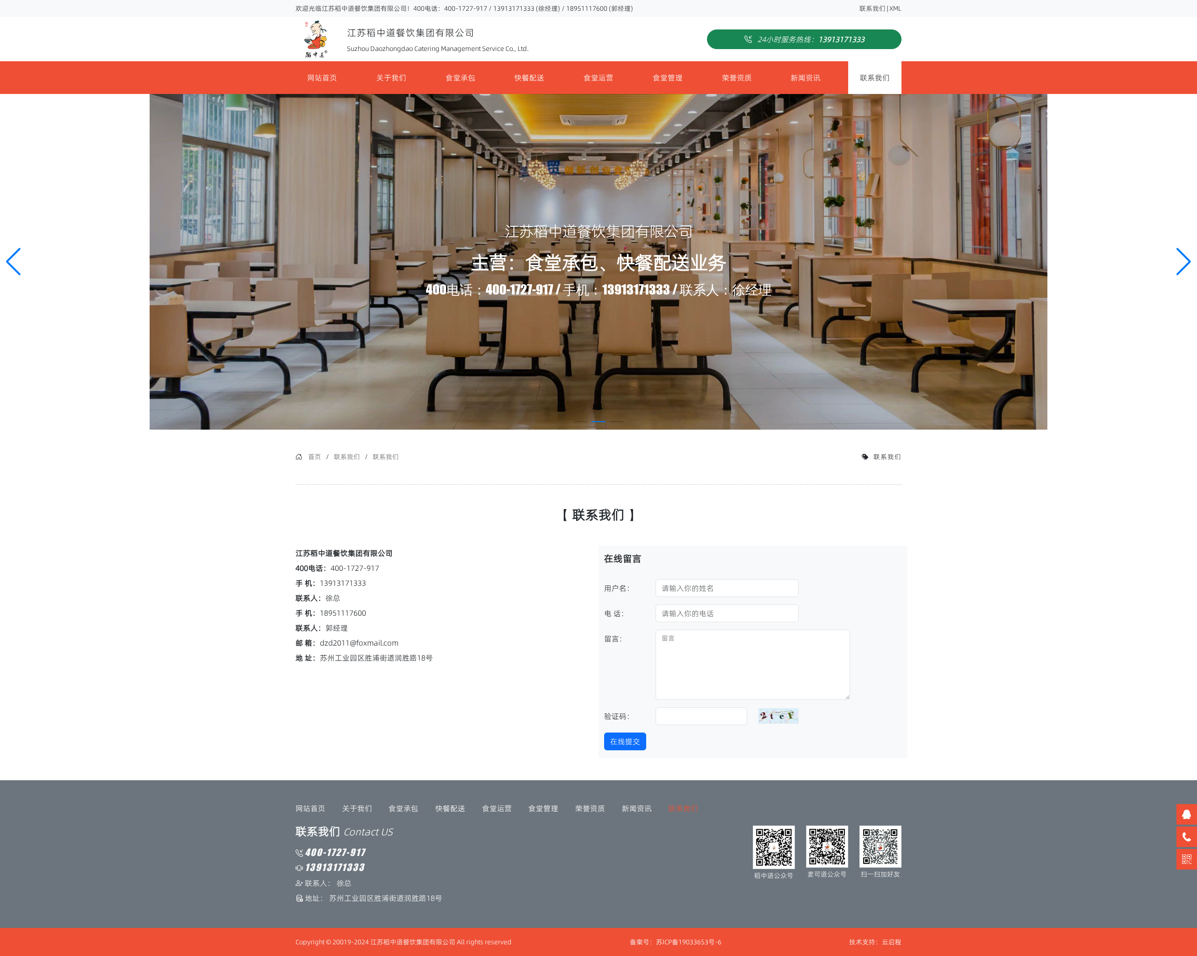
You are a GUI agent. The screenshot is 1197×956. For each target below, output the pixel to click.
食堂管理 (668, 77)
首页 (314, 456)
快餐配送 (529, 77)
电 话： (616, 613)
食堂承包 (461, 77)
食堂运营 (598, 77)
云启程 (891, 942)
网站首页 (322, 77)
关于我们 (391, 77)
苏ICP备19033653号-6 (688, 942)
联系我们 (872, 8)
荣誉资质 (737, 77)
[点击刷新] (778, 715)
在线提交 (625, 741)
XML (895, 8)
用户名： (619, 588)
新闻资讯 (806, 77)
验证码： (619, 716)
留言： (615, 638)
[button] (1183, 262)
